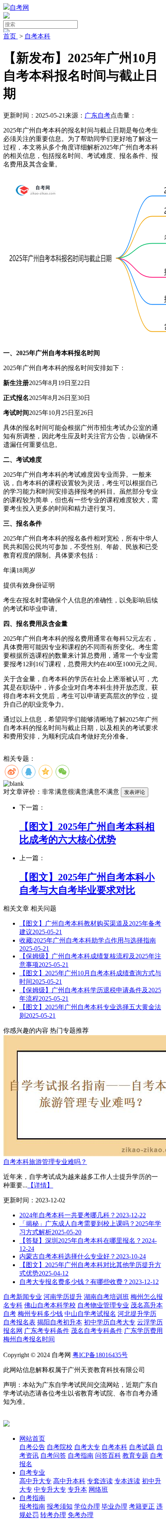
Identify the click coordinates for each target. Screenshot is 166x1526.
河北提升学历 (137, 1313)
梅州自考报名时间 (29, 1339)
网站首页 (32, 1438)
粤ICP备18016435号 (100, 1354)
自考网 (19, 7)
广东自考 (97, 115)
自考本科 (37, 36)
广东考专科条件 (46, 1330)
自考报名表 (19, 1322)
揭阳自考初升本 (59, 1322)
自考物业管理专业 (103, 1305)
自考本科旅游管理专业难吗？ (45, 1161)
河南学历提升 (63, 1296)
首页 (10, 36)
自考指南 (32, 1497)
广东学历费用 (143, 1330)
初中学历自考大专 (109, 1322)
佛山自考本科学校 (50, 1305)
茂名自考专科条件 (96, 1330)
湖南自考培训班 (106, 1296)
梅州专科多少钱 (40, 1313)
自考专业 (32, 1472)
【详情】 (40, 1185)
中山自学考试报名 (90, 1313)
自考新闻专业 (22, 1296)
